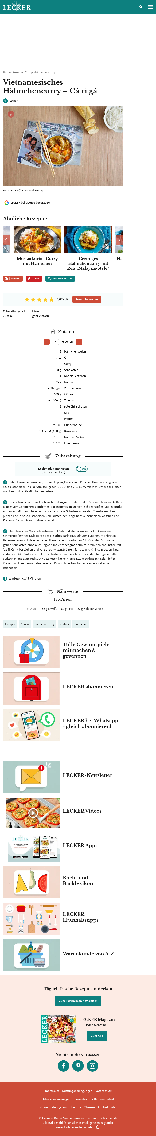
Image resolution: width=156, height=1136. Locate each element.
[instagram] (92, 1066)
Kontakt (103, 1107)
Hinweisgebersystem (53, 1107)
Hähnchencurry (45, 72)
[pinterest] (78, 1066)
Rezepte (18, 72)
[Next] (119, 240)
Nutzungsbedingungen (77, 1091)
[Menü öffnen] (150, 7)
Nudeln (64, 624)
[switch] (82, 469)
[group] (63, 249)
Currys (29, 72)
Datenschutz (103, 1091)
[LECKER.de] (17, 7)
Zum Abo (97, 1036)
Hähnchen (81, 624)
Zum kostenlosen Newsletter (78, 1001)
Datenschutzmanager (56, 1099)
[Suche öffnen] (141, 7)
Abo (113, 1107)
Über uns (75, 1107)
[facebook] (63, 1066)
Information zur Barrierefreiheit (93, 1099)
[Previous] (6, 240)
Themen (89, 1107)
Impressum (52, 1091)
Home (7, 72)
